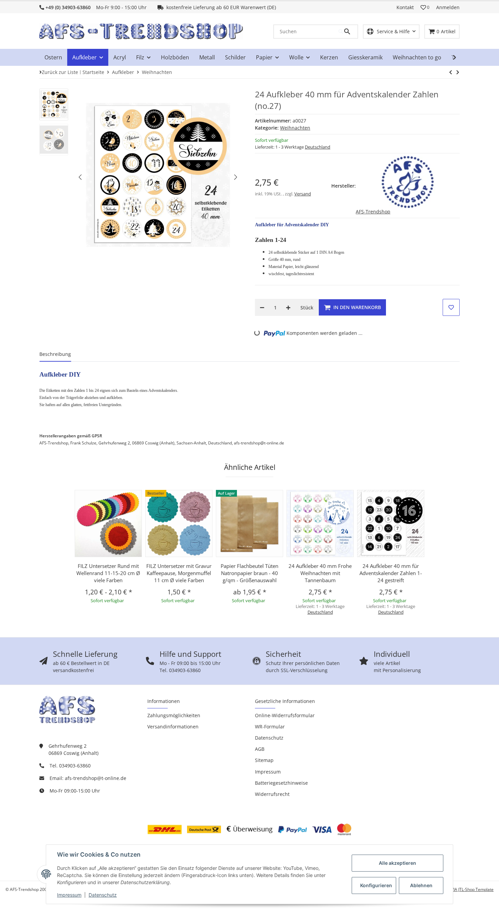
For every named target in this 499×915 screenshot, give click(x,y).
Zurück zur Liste (60, 72)
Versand (302, 194)
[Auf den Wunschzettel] (451, 307)
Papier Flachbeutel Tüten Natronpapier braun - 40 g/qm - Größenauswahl (249, 573)
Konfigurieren (376, 885)
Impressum (69, 895)
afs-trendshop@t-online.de (95, 778)
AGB (259, 749)
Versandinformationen (173, 726)
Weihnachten (295, 128)
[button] (425, 7)
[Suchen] (347, 31)
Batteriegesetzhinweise (281, 783)
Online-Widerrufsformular (285, 715)
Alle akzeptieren (397, 863)
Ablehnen (421, 885)
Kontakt (405, 7)
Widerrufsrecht (272, 794)
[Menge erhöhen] (288, 307)
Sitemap (264, 760)
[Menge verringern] (262, 307)
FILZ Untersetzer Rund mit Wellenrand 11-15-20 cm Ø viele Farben (108, 573)
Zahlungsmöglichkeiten (173, 715)
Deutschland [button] (317, 147)
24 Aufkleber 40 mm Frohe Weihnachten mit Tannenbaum (320, 573)
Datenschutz (103, 895)
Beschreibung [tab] (55, 354)
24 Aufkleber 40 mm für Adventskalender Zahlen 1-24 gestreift (390, 573)
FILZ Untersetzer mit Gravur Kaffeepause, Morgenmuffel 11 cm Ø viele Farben (178, 573)
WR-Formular (270, 726)
